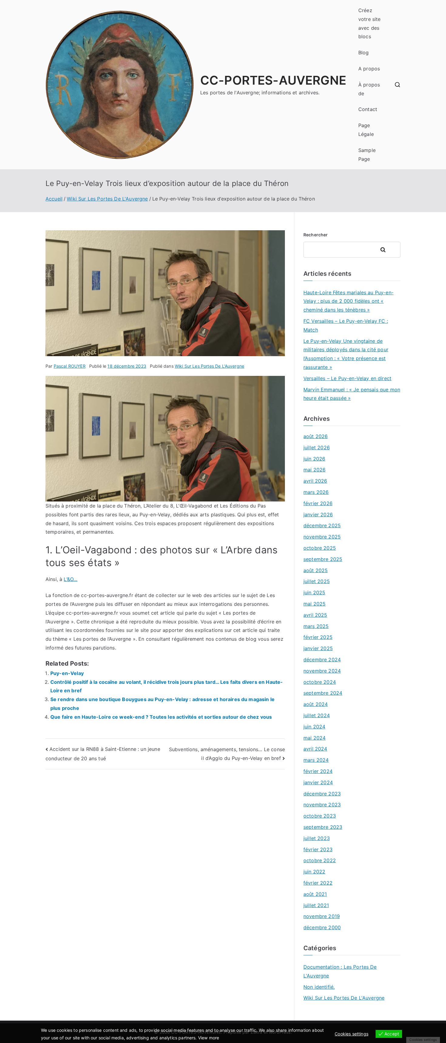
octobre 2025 (319, 548)
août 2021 (315, 894)
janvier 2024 (318, 782)
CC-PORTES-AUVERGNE (273, 80)
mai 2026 (314, 470)
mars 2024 (316, 760)
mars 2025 (316, 626)
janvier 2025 (318, 648)
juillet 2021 (316, 905)
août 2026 (315, 436)
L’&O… (70, 579)
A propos (369, 69)
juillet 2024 (316, 715)
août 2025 (315, 570)
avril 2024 (315, 749)
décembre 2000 (322, 927)
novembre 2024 (322, 671)
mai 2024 (314, 738)
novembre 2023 (322, 805)
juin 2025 (314, 592)
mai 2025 (314, 604)
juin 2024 (314, 727)
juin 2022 (314, 872)
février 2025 (318, 637)
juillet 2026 (316, 447)
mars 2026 (316, 492)
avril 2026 (315, 481)
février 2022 (318, 883)
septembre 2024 (322, 693)
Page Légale (366, 129)
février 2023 (318, 849)
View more (208, 1037)
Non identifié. (319, 987)
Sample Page (367, 154)
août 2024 (315, 704)
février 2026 (318, 503)
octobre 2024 (319, 682)
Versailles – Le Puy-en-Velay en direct (347, 378)
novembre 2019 (321, 916)
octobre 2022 (319, 860)
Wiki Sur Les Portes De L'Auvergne (209, 366)
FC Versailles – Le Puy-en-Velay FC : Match (345, 325)
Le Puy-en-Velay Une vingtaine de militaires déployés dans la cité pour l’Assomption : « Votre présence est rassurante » (345, 354)
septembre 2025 (322, 559)
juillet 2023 (316, 838)
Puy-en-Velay (67, 673)
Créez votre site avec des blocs (369, 23)
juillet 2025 (316, 581)
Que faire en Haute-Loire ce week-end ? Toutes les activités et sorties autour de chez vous (161, 717)
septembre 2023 (322, 827)
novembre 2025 (322, 537)
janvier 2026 (318, 514)
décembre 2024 (322, 660)
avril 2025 (315, 615)
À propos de (369, 89)
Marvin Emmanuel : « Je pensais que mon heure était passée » (351, 393)
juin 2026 (314, 459)
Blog (363, 52)
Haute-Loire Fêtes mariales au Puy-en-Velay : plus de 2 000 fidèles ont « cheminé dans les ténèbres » (348, 301)
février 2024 (318, 771)
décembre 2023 (322, 794)
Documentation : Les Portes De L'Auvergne (340, 971)
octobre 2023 (319, 816)
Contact (367, 109)
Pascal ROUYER (70, 366)
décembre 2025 (322, 525)
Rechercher (315, 234)
